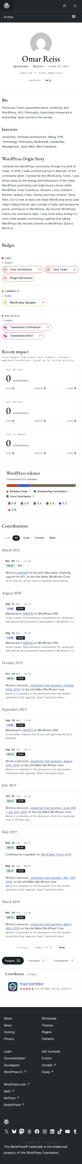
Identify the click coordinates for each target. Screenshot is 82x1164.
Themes (47, 1025)
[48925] (28, 613)
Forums (39, 537)
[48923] (28, 642)
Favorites (36, 960)
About (8, 1018)
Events (46, 1058)
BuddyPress (14, 1105)
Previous (22, 947)
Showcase (49, 1018)
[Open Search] (64, 6)
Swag (47, 1072)
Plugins (12, 960)
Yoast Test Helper (31, 983)
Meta (52, 537)
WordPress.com (17, 1084)
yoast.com (27, 73)
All (16, 537)
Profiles (8, 17)
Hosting (9, 1032)
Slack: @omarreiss (50, 73)
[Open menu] (76, 6)
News (8, 1025)
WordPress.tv (15, 1072)
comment (22, 572)
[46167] (28, 730)
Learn (8, 1051)
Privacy (9, 1039)
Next (62, 947)
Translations (63, 960)
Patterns (48, 1039)
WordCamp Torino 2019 (56, 854)
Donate (49, 1065)
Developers (12, 1065)
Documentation (14, 1058)
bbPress (11, 1098)
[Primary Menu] (73, 16)
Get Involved (51, 1051)
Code (26, 537)
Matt (9, 1091)
